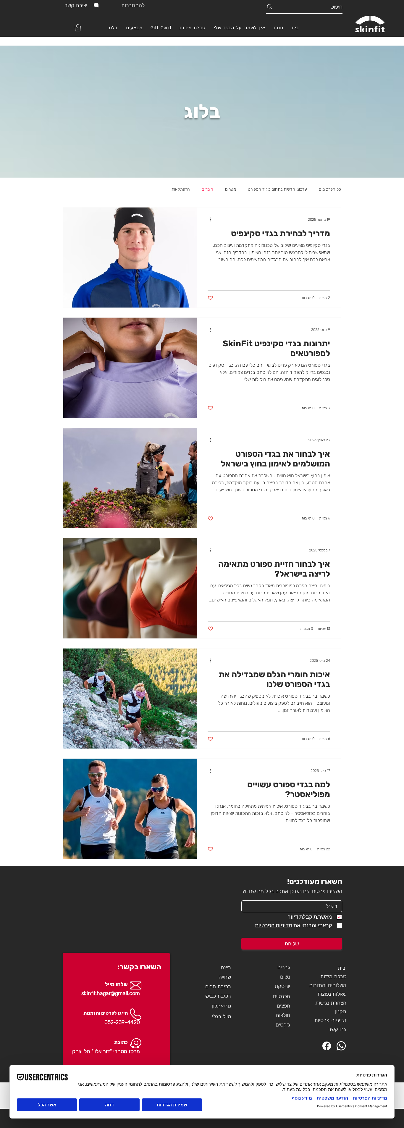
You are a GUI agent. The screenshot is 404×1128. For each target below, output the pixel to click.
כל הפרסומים (330, 189)
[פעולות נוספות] (208, 219)
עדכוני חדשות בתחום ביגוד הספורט (277, 189)
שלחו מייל (116, 984)
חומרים (207, 189)
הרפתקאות (181, 189)
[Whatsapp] (341, 1046)
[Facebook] (326, 1046)
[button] (78, 27)
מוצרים (230, 189)
